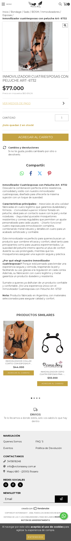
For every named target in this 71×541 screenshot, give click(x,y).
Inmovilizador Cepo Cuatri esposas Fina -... (52, 372)
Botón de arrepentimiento (35, 520)
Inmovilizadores (50, 11)
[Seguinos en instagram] (5, 484)
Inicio (5, 11)
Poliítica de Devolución (49, 448)
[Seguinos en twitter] (20, 484)
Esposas (7, 15)
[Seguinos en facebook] (13, 484)
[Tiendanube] (35, 510)
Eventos (8, 448)
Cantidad (9, 117)
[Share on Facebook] (31, 173)
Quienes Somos (12, 441)
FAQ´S (39, 441)
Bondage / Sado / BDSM (25, 11)
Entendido (35, 537)
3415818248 (14, 461)
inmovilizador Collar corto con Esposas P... (18, 362)
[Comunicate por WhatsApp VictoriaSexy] (64, 516)
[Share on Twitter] (40, 173)
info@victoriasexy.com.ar (21, 466)
